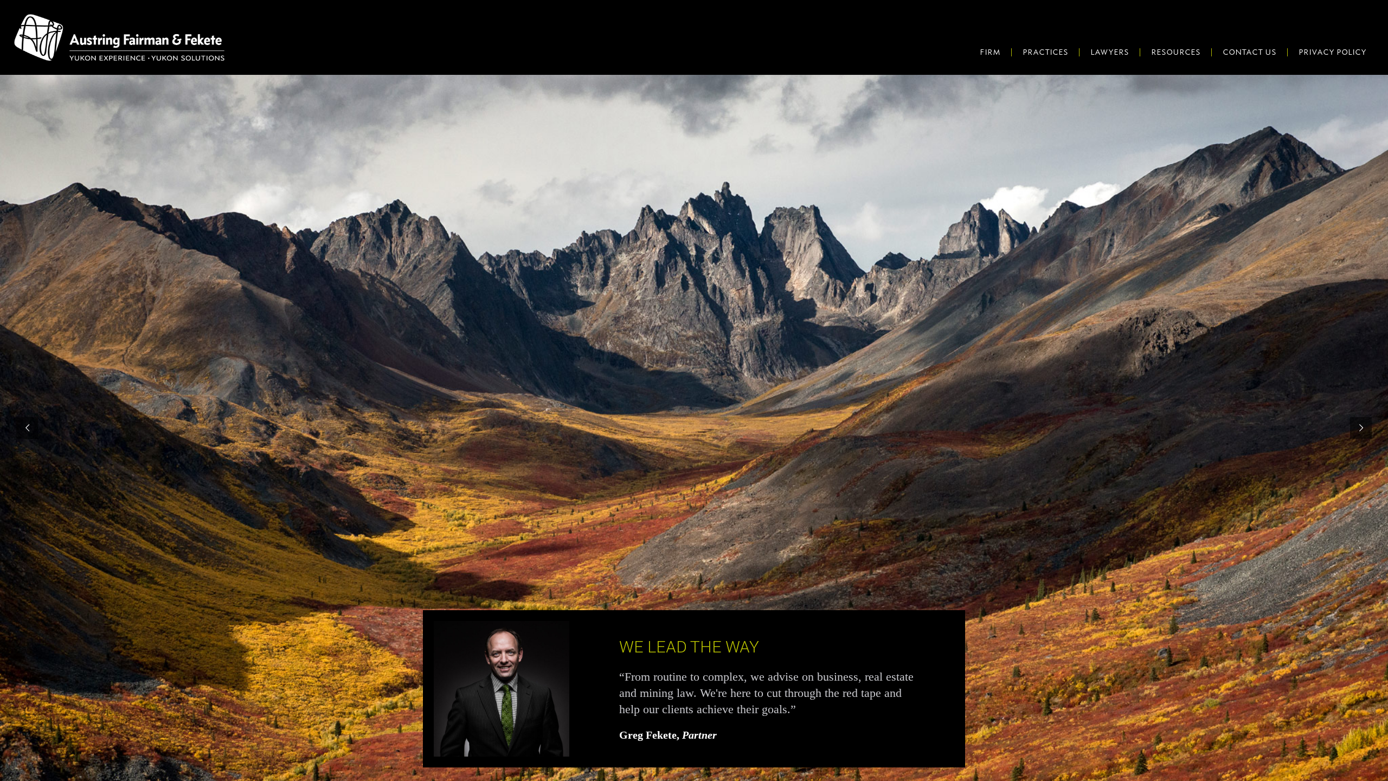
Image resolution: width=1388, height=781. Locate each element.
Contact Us (1249, 52)
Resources (1175, 52)
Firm (990, 52)
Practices (1045, 52)
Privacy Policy (1332, 52)
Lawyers (1109, 52)
